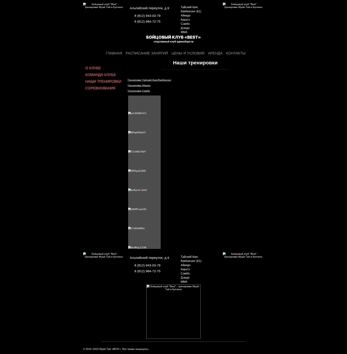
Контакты (236, 53)
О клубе (93, 68)
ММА (184, 32)
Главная (114, 53)
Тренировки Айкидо (139, 85)
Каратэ (185, 19)
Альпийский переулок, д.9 (149, 8)
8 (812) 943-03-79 (147, 16)
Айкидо (185, 15)
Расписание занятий (147, 53)
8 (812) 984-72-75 (147, 21)
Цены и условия (188, 53)
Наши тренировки (103, 81)
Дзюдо (185, 27)
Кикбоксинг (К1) (191, 260)
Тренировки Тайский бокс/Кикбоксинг (149, 80)
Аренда (215, 53)
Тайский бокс (189, 7)
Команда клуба (100, 75)
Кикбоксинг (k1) (191, 11)
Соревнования (100, 88)
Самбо (185, 23)
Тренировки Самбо (138, 90)
